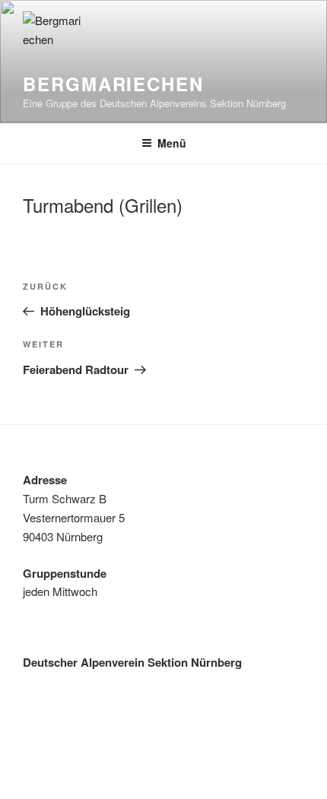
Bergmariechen (113, 84)
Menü (171, 143)
